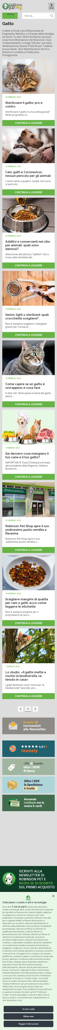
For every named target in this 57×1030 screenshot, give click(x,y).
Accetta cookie (28, 1009)
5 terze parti (19, 906)
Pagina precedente (20, 709)
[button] (53, 896)
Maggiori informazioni (28, 1024)
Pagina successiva (35, 709)
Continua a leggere (28, 123)
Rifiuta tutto (28, 1016)
